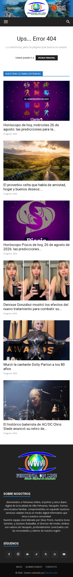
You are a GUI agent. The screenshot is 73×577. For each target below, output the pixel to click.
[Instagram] (18, 554)
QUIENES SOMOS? (33, 566)
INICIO (19, 566)
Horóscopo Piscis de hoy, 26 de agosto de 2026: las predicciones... (36, 247)
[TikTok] (36, 554)
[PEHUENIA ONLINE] (36, 8)
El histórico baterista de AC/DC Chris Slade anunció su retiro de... (32, 426)
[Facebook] (9, 554)
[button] (5, 21)
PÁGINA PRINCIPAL (46, 58)
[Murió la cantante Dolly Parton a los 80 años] (36, 340)
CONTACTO (51, 566)
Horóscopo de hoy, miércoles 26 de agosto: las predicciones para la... (31, 127)
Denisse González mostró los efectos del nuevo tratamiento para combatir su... (35, 307)
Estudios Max (51, 572)
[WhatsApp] (54, 554)
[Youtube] (64, 554)
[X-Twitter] (45, 554)
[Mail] (27, 554)
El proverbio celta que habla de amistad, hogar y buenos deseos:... (34, 187)
